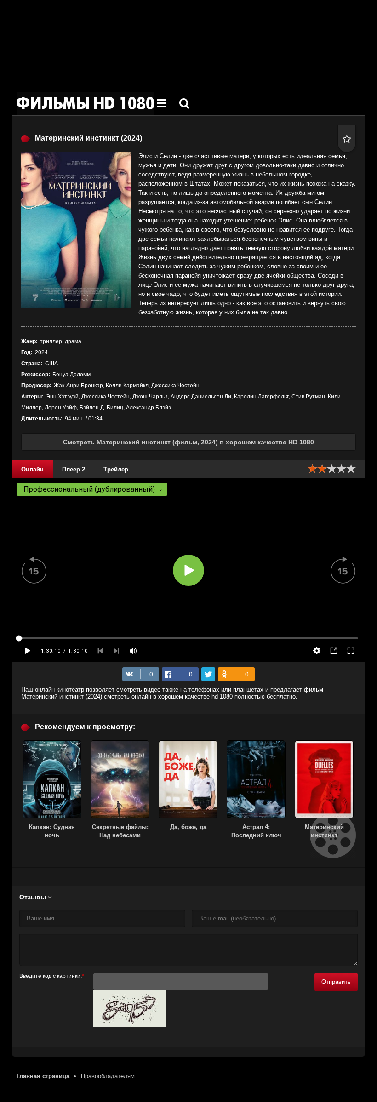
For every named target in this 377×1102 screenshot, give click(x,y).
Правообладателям (108, 1076)
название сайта (85, 103)
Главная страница (43, 1076)
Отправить (336, 981)
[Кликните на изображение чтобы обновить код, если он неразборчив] (129, 1025)
